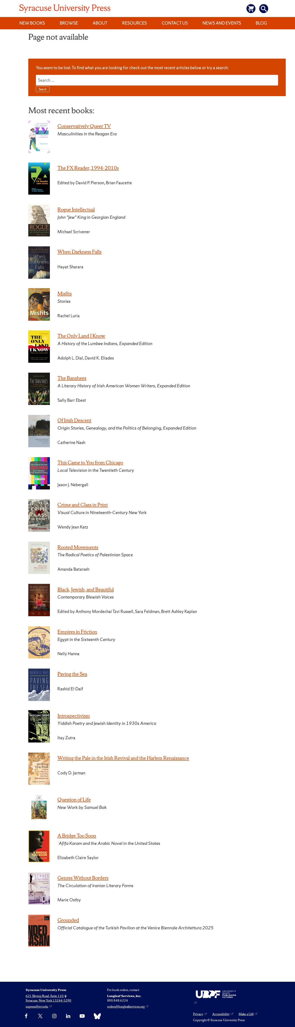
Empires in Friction (77, 631)
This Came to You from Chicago (90, 462)
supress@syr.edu (37, 1006)
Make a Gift (246, 1014)
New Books (32, 23)
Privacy (198, 1014)
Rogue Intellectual (76, 209)
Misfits (64, 293)
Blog (261, 23)
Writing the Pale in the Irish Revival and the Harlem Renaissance (123, 758)
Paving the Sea (72, 674)
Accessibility (221, 1014)
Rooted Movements (77, 547)
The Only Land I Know (81, 336)
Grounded (68, 920)
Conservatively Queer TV (84, 126)
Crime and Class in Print (82, 505)
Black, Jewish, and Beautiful (85, 589)
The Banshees (71, 378)
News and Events (222, 23)
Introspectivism (73, 716)
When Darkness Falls (79, 252)
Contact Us (175, 23)
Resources (134, 23)
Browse (69, 23)
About (100, 23)
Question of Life (74, 799)
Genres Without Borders (82, 878)
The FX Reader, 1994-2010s (88, 168)
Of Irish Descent (74, 420)
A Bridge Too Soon (76, 835)
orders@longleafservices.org (126, 1006)
